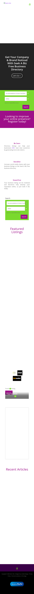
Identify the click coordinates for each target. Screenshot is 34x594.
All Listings (24, 576)
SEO (13, 148)
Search (26, 107)
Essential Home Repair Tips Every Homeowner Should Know (16, 528)
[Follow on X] (17, 591)
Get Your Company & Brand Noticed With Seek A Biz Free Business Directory (17, 63)
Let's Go (16, 76)
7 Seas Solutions (11, 394)
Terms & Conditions (16, 576)
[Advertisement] (17, 25)
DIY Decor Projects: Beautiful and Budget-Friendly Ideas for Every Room (16, 498)
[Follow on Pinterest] (22, 591)
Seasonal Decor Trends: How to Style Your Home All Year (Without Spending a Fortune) (16, 552)
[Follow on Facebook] (12, 591)
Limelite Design (24, 574)
